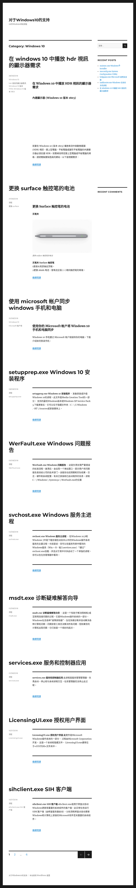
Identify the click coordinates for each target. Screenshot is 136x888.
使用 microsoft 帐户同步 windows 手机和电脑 (39, 304)
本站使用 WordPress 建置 (40, 875)
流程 (10, 202)
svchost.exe (14, 539)
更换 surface (14, 206)
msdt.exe (13, 616)
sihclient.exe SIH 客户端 (40, 789)
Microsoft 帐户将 (15, 326)
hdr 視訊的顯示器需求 (17, 83)
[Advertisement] (62, 122)
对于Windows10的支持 (29, 20)
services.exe (14, 681)
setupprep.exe (15, 396)
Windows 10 (14, 79)
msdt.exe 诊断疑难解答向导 (43, 598)
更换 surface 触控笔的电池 (42, 188)
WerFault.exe (14, 468)
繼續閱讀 (36, 164)
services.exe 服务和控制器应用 (47, 662)
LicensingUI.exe (16, 738)
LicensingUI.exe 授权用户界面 (47, 720)
